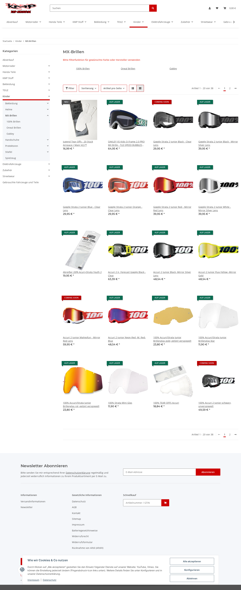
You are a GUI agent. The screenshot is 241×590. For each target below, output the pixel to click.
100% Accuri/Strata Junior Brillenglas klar (212, 339)
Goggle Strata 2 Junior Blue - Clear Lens (81, 208)
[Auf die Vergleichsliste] (88, 105)
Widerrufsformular (82, 542)
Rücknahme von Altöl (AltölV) (87, 547)
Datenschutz (49, 580)
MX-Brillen (11, 115)
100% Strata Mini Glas (120, 402)
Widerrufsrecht (80, 536)
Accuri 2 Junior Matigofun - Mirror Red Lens (81, 339)
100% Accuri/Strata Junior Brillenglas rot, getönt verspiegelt (81, 404)
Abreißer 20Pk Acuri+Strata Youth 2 (82, 272)
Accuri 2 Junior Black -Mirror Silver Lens (172, 274)
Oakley (173, 68)
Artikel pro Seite (112, 88)
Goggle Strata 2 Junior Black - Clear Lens (172, 143)
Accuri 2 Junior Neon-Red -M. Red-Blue (127, 339)
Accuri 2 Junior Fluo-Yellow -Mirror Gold (217, 274)
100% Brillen (83, 68)
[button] (209, 8)
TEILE (5, 90)
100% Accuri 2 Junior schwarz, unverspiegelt (214, 404)
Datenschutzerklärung (78, 472)
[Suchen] (153, 8)
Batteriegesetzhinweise (85, 530)
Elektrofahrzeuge (12, 164)
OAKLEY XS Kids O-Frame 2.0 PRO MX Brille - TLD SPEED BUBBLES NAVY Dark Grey (126, 143)
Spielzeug (10, 158)
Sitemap (76, 518)
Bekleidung (9, 84)
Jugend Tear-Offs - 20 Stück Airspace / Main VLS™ (78, 143)
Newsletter (27, 507)
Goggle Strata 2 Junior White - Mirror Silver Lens (214, 208)
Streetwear (9, 176)
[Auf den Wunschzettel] (97, 105)
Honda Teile (9, 72)
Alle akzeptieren (192, 561)
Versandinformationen (33, 501)
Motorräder (9, 65)
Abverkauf (8, 59)
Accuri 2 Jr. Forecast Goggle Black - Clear (127, 274)
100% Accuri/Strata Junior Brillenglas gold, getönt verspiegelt (172, 339)
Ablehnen (192, 578)
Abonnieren (208, 472)
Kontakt (76, 513)
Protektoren (11, 145)
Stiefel (8, 151)
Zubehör (7, 170)
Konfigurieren (192, 569)
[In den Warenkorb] (165, 502)
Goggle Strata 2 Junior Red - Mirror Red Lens (172, 208)
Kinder (6, 96)
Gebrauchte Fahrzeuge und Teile (21, 182)
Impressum (33, 580)
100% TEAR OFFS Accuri (166, 402)
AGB (74, 507)
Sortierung (87, 88)
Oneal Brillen (128, 68)
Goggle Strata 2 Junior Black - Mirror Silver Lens (218, 143)
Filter (71, 88)
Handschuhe (12, 139)
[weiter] (235, 88)
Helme (8, 109)
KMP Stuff (8, 78)
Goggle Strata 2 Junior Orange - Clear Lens (125, 208)
